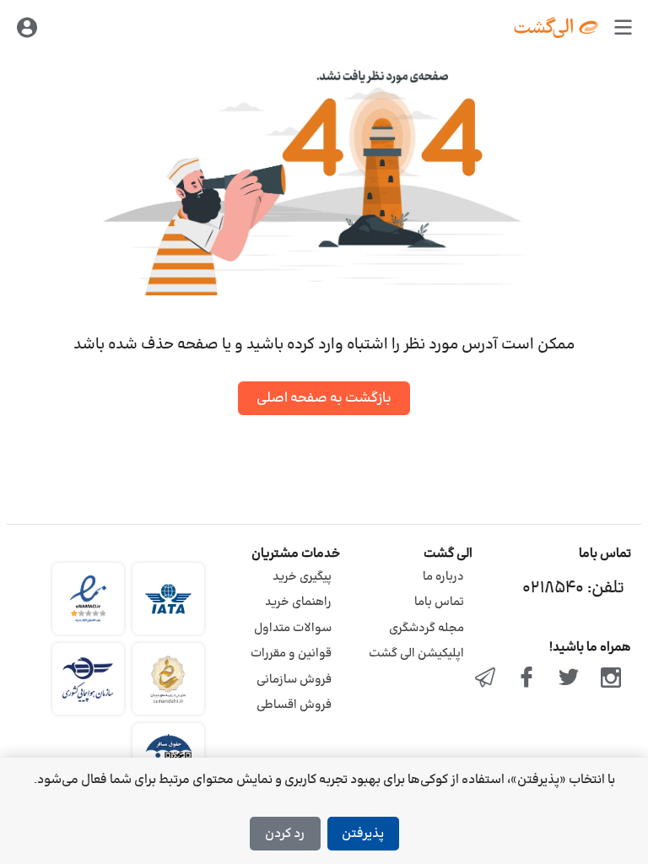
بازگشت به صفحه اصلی (324, 398)
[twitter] (568, 679)
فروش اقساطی (294, 705)
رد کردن (285, 834)
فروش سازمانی (294, 679)
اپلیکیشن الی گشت (416, 653)
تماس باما (439, 602)
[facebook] (527, 679)
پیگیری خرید (302, 577)
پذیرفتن (363, 834)
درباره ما (443, 577)
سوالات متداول (293, 628)
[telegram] (485, 679)
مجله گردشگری (426, 628)
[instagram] (611, 679)
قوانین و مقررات (291, 653)
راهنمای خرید (298, 602)
